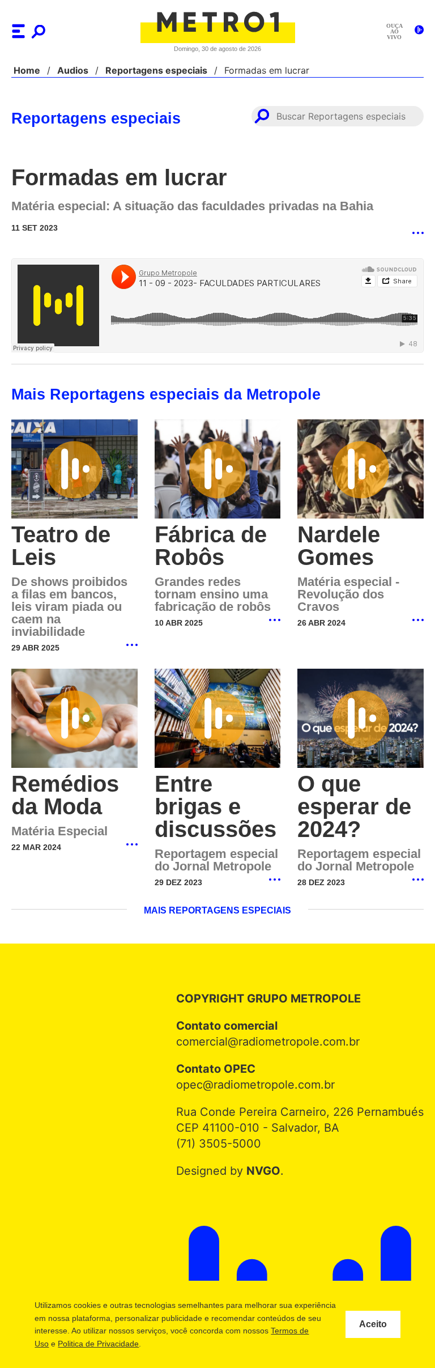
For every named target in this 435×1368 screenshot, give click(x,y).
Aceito (373, 1324)
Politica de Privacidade (165, 1344)
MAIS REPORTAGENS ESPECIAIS (218, 899)
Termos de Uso (89, 1344)
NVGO (266, 1159)
